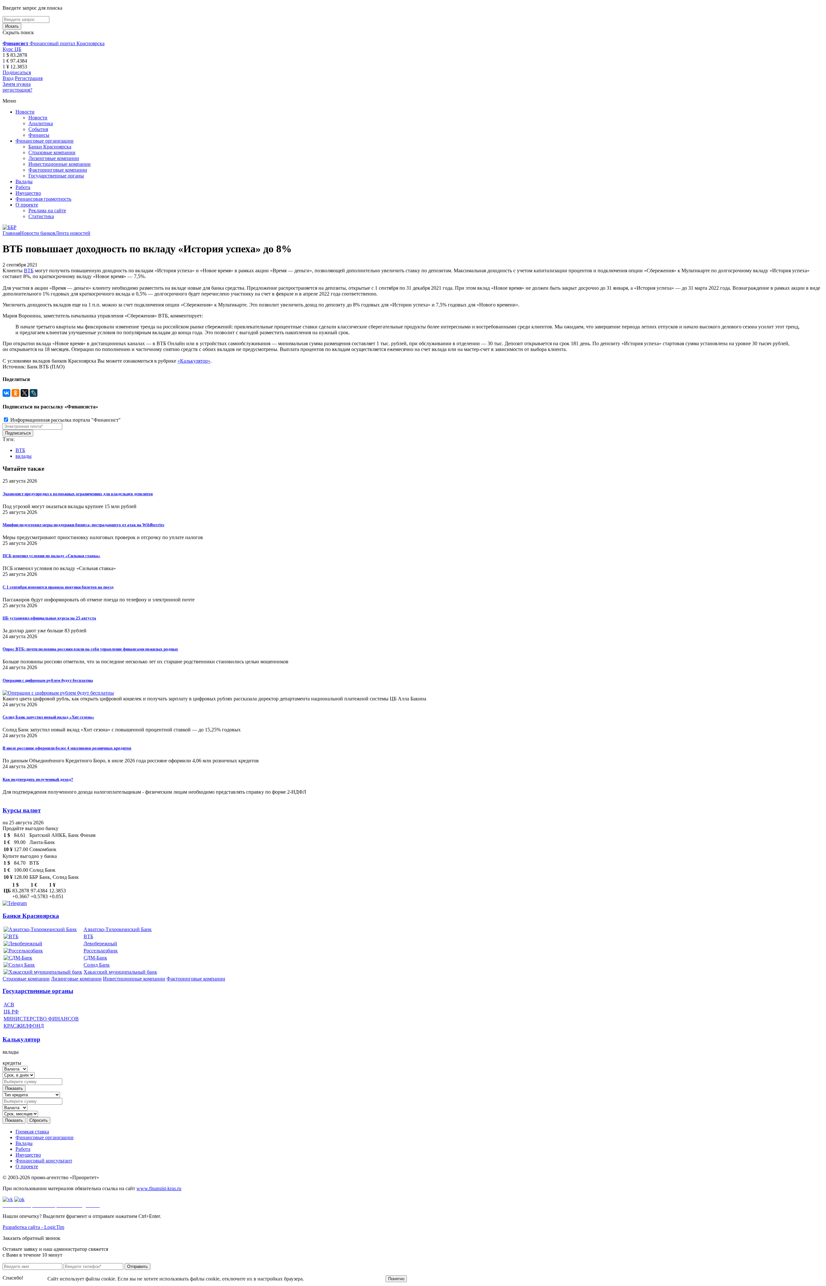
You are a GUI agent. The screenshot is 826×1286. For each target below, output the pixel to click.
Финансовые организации (44, 141)
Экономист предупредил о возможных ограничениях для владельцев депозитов (78, 493)
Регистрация (29, 78)
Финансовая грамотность (43, 199)
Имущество (28, 193)
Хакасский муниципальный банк (120, 972)
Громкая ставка (32, 1131)
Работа (22, 187)
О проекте (26, 204)
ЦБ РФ (11, 1011)
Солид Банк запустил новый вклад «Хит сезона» (48, 717)
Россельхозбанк (101, 950)
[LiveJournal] (33, 393)
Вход (8, 78)
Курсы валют (22, 810)
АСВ (9, 1004)
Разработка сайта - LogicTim (33, 1227)
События (38, 129)
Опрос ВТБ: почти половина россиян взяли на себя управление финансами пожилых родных (90, 649)
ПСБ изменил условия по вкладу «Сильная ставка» (51, 555)
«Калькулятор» (193, 361)
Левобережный (100, 943)
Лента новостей (72, 233)
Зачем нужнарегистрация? (17, 87)
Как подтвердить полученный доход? (38, 779)
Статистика (41, 216)
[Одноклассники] (15, 393)
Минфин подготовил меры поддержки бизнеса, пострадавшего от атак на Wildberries (83, 524)
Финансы (38, 135)
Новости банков (37, 233)
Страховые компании (52, 152)
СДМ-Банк (95, 957)
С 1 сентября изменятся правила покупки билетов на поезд (58, 587)
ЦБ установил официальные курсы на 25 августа (49, 618)
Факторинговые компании (57, 170)
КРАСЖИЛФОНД (24, 1026)
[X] (24, 393)
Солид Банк (97, 965)
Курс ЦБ (12, 49)
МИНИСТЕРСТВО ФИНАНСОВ (41, 1018)
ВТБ (29, 270)
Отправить (137, 1266)
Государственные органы (56, 175)
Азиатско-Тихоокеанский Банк (118, 929)
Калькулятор (21, 1039)
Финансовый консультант (43, 1160)
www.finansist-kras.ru (158, 1188)
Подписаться (17, 72)
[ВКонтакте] (6, 393)
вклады (23, 456)
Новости (25, 112)
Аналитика (40, 123)
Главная (11, 233)
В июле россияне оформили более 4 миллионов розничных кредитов (67, 748)
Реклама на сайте (47, 210)
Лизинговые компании (53, 158)
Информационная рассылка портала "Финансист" (65, 420)
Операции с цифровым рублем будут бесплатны (48, 680)
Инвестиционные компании (59, 164)
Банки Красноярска (49, 146)
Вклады (24, 181)
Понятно (396, 1278)
